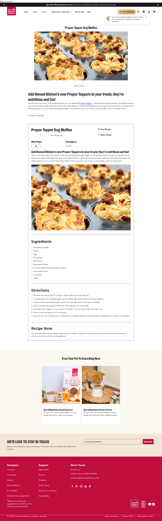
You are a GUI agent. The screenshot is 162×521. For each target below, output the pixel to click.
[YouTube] (85, 486)
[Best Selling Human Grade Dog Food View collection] (61, 385)
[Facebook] (72, 486)
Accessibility (44, 496)
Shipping (42, 480)
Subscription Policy (145, 516)
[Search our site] (138, 11)
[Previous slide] (4, 4)
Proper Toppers (85, 103)
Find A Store (44, 485)
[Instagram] (81, 486)
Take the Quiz (80, 12)
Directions (40, 290)
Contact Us (75, 469)
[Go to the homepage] (11, 11)
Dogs (26, 12)
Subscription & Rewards (60, 12)
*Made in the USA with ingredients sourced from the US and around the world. (19, 503)
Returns (42, 475)
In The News (12, 491)
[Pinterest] (76, 486)
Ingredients (41, 241)
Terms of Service (112, 516)
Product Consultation (48, 491)
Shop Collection (61, 424)
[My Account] (149, 11)
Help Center (44, 469)
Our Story (11, 469)
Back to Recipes (37, 115)
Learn (44, 12)
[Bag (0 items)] (154, 11)
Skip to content (6, 1)
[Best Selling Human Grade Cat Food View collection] (101, 385)
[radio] (33, 134)
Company (12, 465)
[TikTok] (90, 486)
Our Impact (12, 475)
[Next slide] (158, 4)
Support (43, 465)
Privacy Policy (128, 516)
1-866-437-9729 (90, 474)
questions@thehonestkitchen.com (85, 478)
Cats (35, 12)
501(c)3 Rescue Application (18, 496)
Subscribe (148, 442)
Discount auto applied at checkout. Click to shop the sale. (81, 5)
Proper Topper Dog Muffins (51, 129)
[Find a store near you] (143, 11)
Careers (10, 480)
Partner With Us (13, 485)
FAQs (89, 12)
